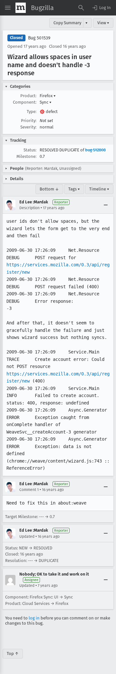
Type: (31, 111)
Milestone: (26, 156)
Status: (30, 150)
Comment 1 (29, 489)
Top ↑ (13, 653)
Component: (24, 102)
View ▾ (103, 22)
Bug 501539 (39, 38)
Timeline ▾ (99, 189)
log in (34, 618)
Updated (26, 536)
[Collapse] (106, 205)
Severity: (28, 127)
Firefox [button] (48, 95)
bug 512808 (95, 150)
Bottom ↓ (49, 189)
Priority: (28, 120)
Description (29, 208)
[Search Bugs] (81, 8)
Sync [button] (46, 102)
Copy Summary (67, 22)
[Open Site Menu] (8, 8)
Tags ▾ (74, 189)
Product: (28, 95)
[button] (101, 8)
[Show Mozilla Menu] (20, 8)
